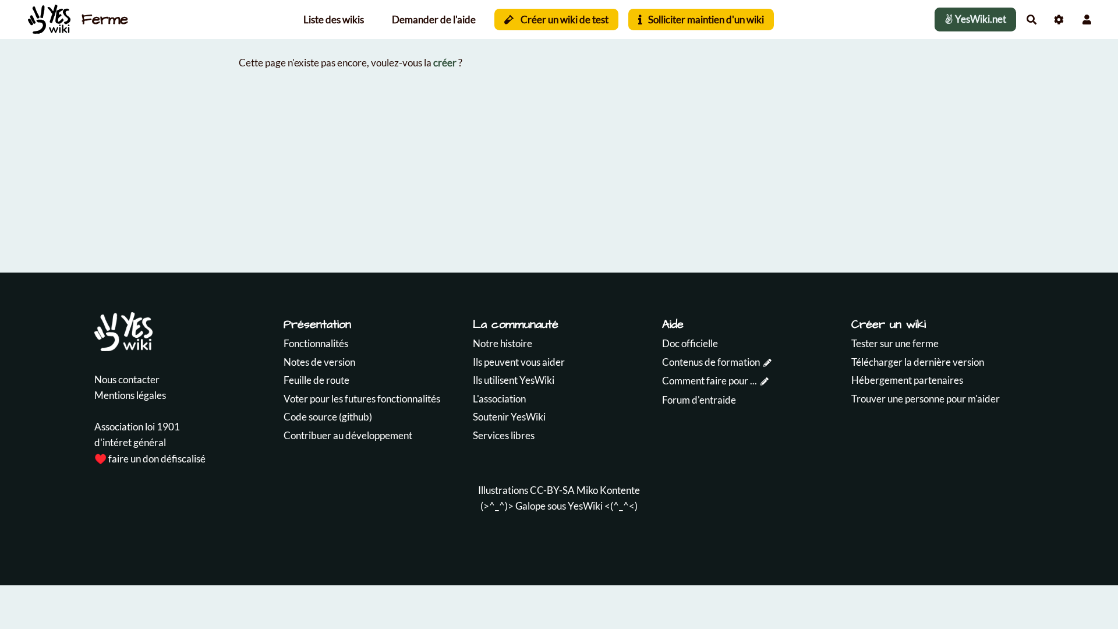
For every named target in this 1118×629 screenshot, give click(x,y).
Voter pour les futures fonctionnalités (362, 399)
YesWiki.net (979, 19)
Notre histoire (502, 343)
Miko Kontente (608, 490)
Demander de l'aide (434, 19)
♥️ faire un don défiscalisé (150, 459)
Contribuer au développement (348, 435)
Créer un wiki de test (563, 19)
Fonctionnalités (316, 343)
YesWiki (585, 506)
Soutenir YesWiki (509, 417)
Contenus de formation (711, 362)
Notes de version (319, 362)
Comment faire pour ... (709, 380)
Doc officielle (690, 343)
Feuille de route (316, 380)
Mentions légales (130, 395)
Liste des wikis (333, 19)
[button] (1086, 19)
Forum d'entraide (699, 400)
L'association (499, 399)
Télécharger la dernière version (917, 362)
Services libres (504, 435)
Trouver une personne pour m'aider (925, 399)
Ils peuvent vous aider (519, 362)
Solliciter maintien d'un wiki (705, 19)
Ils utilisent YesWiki (513, 380)
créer (445, 62)
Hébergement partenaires (907, 380)
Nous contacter (127, 379)
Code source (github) (328, 417)
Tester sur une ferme (895, 343)
